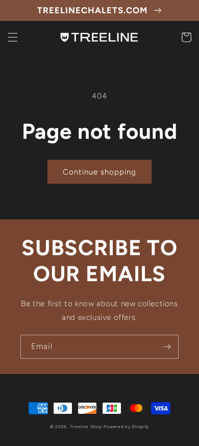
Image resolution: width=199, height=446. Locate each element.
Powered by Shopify (126, 426)
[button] (13, 37)
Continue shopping (99, 172)
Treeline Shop (86, 426)
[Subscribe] (167, 347)
